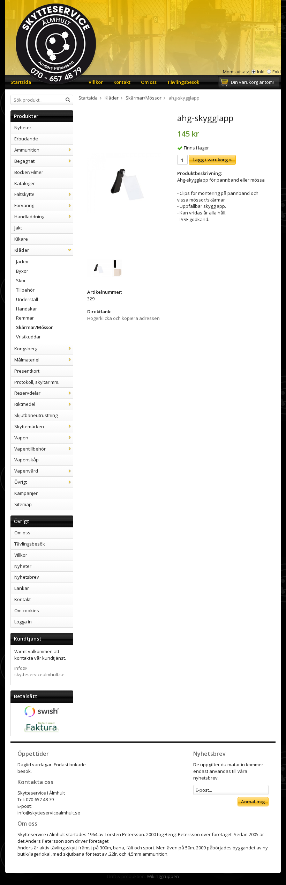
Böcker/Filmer (28, 172)
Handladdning (29, 216)
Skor (21, 280)
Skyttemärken (29, 426)
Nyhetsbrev (26, 577)
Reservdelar (27, 393)
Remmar (25, 318)
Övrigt (20, 482)
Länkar (21, 588)
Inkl (260, 71)
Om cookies (26, 610)
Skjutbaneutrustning (36, 415)
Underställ (27, 299)
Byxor (22, 271)
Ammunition (26, 150)
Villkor (96, 82)
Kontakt (121, 82)
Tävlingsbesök (183, 82)
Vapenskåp (26, 459)
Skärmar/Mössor (34, 327)
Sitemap (23, 504)
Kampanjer (26, 493)
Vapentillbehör (30, 449)
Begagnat (24, 161)
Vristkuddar (28, 337)
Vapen (21, 437)
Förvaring (24, 205)
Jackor (22, 261)
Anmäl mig (253, 801)
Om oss (149, 82)
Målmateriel (26, 360)
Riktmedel (24, 404)
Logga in (23, 622)
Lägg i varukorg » (212, 159)
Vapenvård (26, 471)
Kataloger (24, 183)
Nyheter (22, 127)
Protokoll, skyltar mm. (36, 382)
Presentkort (26, 371)
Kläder (21, 250)
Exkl (276, 71)
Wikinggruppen (163, 876)
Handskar (26, 309)
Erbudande (26, 139)
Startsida (20, 82)
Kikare (21, 239)
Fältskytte (24, 194)
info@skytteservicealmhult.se (39, 671)
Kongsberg (25, 348)
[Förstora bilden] (127, 183)
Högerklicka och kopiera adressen (123, 318)
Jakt (18, 228)
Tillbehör (25, 290)
